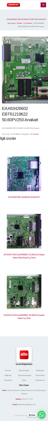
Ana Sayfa (11, 23)
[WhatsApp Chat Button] (41, 414)
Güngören (8, 380)
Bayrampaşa (24, 370)
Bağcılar (8, 375)
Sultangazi (40, 370)
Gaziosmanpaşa (24, 375)
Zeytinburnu (40, 380)
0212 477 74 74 (27, 399)
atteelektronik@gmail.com (27, 404)
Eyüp (24, 380)
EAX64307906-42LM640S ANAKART (24, 197)
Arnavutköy (40, 375)
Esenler (8, 370)
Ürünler (19, 23)
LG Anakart (28, 23)
